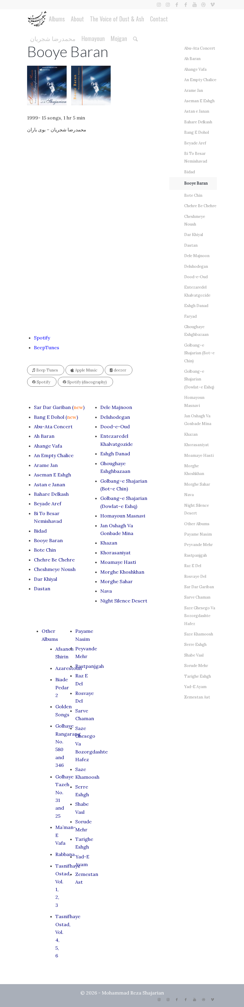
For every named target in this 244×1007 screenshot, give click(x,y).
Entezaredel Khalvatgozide (197, 291)
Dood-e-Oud (115, 426)
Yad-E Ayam (195, 686)
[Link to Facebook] (176, 4)
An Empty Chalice (53, 455)
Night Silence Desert (123, 601)
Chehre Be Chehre (54, 560)
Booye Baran (48, 540)
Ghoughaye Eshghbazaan (196, 330)
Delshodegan (115, 417)
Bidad (40, 531)
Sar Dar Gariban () (59, 407)
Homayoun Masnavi (122, 516)
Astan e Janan (49, 484)
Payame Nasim (198, 534)
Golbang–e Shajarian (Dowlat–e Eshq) (199, 379)
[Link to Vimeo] (212, 4)
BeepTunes (46, 347)
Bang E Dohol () (56, 417)
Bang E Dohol (196, 132)
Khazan (108, 543)
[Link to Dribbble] (203, 4)
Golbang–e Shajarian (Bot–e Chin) (199, 353)
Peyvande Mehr (198, 544)
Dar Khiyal (45, 579)
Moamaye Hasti (118, 562)
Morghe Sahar (116, 581)
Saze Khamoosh (198, 634)
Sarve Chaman (197, 597)
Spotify (42, 338)
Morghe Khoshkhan (122, 572)
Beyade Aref (47, 503)
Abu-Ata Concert (53, 426)
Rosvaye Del (195, 576)
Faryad (190, 316)
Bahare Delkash (51, 494)
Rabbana (65, 854)
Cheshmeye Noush (55, 569)
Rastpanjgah (89, 666)
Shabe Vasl (194, 655)
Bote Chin (45, 550)
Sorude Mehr (196, 665)
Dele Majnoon (116, 407)
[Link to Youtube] (194, 4)
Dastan (42, 588)
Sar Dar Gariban (199, 586)
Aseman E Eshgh (52, 475)
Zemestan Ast (197, 697)
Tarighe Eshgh (197, 676)
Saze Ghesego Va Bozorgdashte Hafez (199, 615)
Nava (106, 591)
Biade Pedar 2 (62, 687)
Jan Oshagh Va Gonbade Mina (197, 419)
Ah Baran (44, 436)
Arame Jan (46, 465)
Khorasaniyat (115, 553)
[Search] (135, 38)
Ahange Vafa (48, 446)
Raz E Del (192, 565)
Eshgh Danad (115, 454)
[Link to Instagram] (158, 4)
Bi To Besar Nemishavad (195, 157)
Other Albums (196, 523)
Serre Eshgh (195, 644)
